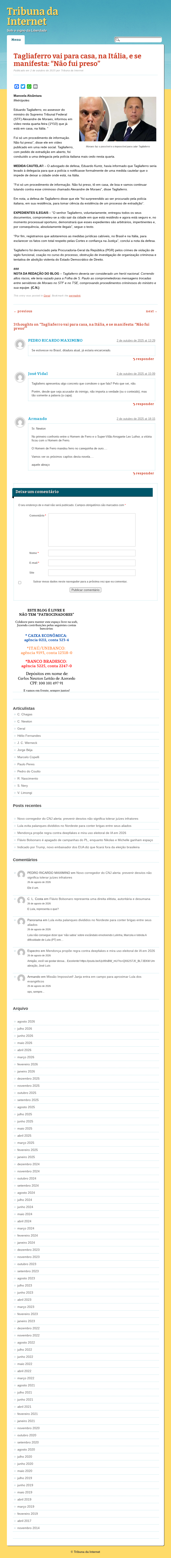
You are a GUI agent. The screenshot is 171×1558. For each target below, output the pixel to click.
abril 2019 (24, 1499)
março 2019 (25, 1506)
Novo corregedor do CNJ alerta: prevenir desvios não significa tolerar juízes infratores (77, 818)
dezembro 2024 (28, 1164)
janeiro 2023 (26, 1321)
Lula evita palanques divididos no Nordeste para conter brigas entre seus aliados (74, 825)
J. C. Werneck (27, 743)
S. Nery (22, 785)
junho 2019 (25, 1485)
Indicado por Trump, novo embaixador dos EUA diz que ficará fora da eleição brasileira (78, 847)
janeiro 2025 (26, 1157)
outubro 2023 (26, 1264)
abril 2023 (24, 1299)
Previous (23, 311)
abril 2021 (24, 1406)
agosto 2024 (26, 1192)
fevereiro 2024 (27, 1235)
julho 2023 (24, 1285)
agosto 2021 (26, 1385)
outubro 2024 (26, 1178)
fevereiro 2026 (27, 1064)
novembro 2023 (28, 1257)
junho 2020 (25, 1463)
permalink (75, 295)
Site (31, 572)
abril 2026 (24, 1050)
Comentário (37, 515)
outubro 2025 (26, 1093)
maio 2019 (24, 1492)
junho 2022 (25, 1356)
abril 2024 (24, 1221)
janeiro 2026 (26, 1071)
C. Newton (24, 721)
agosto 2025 (26, 1107)
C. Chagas (24, 714)
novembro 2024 (28, 1171)
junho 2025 (25, 1121)
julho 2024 (24, 1200)
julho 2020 (24, 1456)
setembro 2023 (28, 1271)
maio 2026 (24, 1043)
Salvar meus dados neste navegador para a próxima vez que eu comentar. (80, 581)
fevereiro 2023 (27, 1314)
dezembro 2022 (28, 1328)
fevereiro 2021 (27, 1414)
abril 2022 (24, 1371)
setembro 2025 (28, 1100)
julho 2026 (24, 1028)
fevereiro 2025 (27, 1150)
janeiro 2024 (26, 1242)
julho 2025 (24, 1114)
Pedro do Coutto (29, 771)
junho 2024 (25, 1207)
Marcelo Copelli (28, 757)
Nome (34, 553)
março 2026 (25, 1057)
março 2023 (25, 1307)
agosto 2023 (26, 1278)
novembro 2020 (28, 1428)
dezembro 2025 (28, 1078)
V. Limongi (24, 792)
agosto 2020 (26, 1449)
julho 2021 (24, 1392)
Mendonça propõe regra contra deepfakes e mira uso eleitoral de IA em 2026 (71, 833)
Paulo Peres (26, 764)
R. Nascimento (27, 778)
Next (151, 311)
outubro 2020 (26, 1435)
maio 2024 (24, 1214)
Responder (145, 359)
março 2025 (25, 1142)
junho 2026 (25, 1035)
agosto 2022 (26, 1342)
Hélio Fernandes (29, 735)
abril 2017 (24, 1521)
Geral (47, 295)
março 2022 (25, 1378)
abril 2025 (24, 1135)
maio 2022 (24, 1364)
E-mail (34, 562)
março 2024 (25, 1228)
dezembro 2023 (28, 1249)
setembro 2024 (28, 1185)
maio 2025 (24, 1128)
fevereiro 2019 (27, 1513)
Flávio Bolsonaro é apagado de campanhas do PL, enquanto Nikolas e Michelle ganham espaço (85, 840)
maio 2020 (24, 1471)
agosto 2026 (26, 1021)
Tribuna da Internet (32, 17)
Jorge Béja (25, 750)
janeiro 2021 (26, 1421)
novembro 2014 (28, 1528)
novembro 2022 (28, 1335)
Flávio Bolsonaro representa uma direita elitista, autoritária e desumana (99, 899)
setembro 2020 (28, 1442)
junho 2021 (25, 1399)
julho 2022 (24, 1349)
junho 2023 (25, 1292)
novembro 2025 (28, 1085)
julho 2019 (24, 1478)
